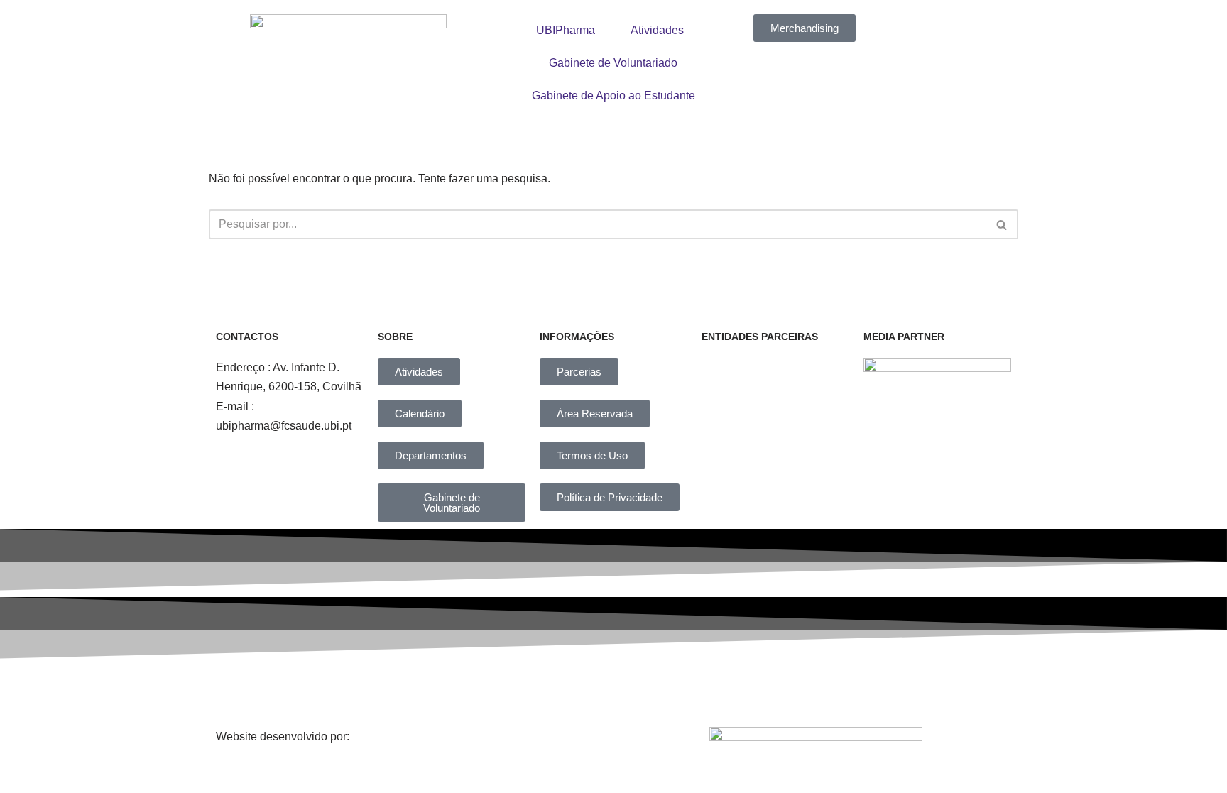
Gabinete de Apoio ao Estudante (613, 95)
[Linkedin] (631, 689)
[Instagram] (534, 689)
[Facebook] (436, 689)
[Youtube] (729, 689)
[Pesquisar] (1002, 224)
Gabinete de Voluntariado (613, 63)
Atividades (657, 30)
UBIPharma (565, 30)
